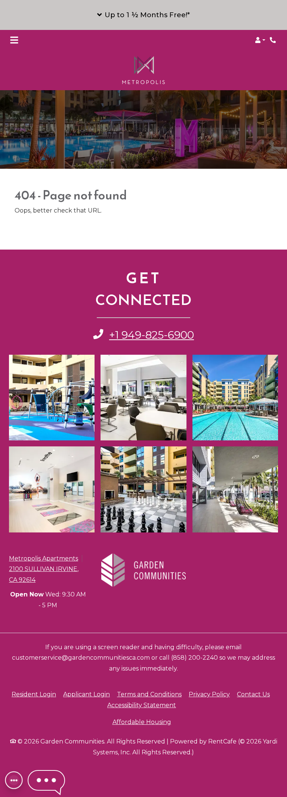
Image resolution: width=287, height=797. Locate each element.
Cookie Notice (27, 772)
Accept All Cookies (195, 787)
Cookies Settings (33, 787)
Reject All (252, 787)
